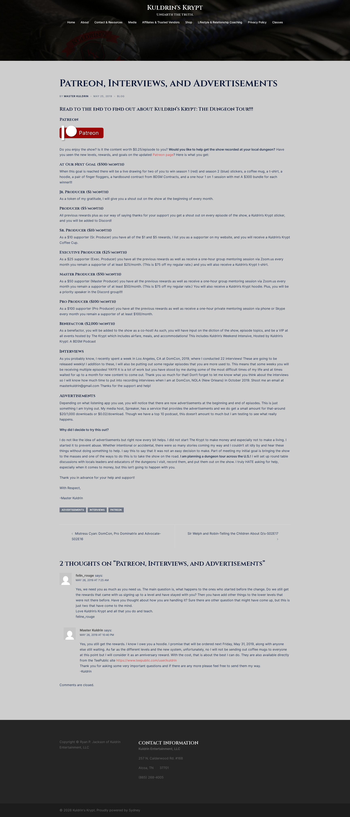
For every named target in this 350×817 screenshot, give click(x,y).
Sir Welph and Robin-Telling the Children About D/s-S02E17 (233, 533)
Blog (121, 96)
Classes (277, 22)
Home (71, 22)
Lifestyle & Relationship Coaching (220, 22)
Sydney (134, 810)
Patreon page (163, 155)
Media (132, 22)
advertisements (73, 509)
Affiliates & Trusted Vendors (161, 22)
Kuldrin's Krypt (175, 7)
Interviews (97, 509)
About (85, 22)
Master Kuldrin (76, 96)
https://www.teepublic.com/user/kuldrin (146, 660)
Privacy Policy (257, 22)
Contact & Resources (108, 22)
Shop (188, 22)
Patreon (89, 133)
